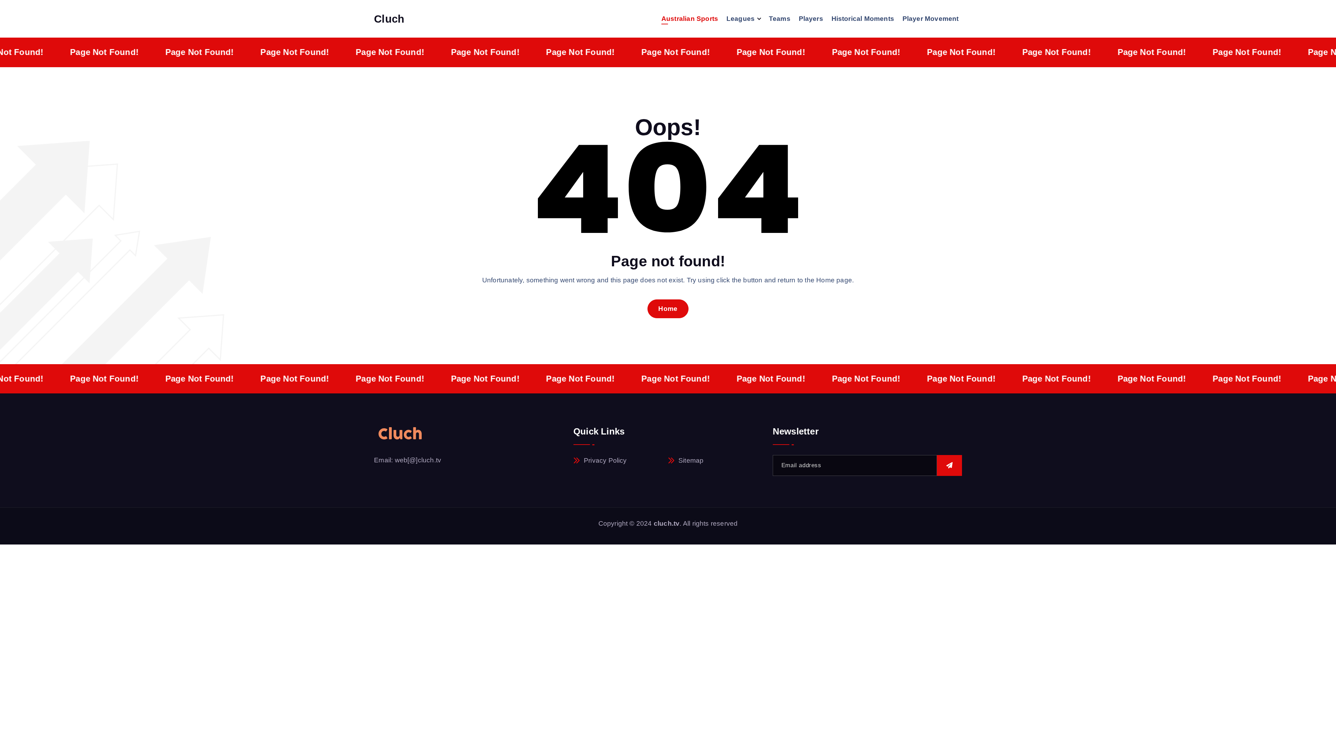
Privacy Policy (605, 460)
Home (667, 308)
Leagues (740, 18)
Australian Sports (689, 18)
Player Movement (930, 18)
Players (811, 18)
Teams (779, 18)
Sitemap (690, 460)
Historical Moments (863, 18)
